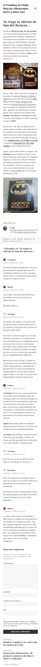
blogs (18, 101)
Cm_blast (11, 314)
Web (4, 610)
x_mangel (11, 260)
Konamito (11, 470)
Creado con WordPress (10, 664)
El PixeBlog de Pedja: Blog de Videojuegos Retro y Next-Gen (16, 8)
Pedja (21, 239)
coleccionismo (13, 241)
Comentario (9, 563)
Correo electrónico (12, 601)
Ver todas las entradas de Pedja (25, 232)
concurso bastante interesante (23, 104)
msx (20, 241)
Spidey (10, 287)
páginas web (27, 101)
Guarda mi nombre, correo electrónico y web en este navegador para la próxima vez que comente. (20, 624)
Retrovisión (17, 171)
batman (5, 241)
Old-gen (29, 239)
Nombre (7, 592)
